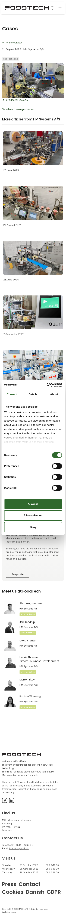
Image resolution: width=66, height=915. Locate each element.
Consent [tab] (12, 394)
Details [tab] (33, 394)
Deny (33, 527)
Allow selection (33, 515)
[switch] (57, 466)
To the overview (13, 42)
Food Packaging (10, 59)
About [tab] (54, 394)
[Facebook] (4, 802)
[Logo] (27, 8)
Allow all (33, 503)
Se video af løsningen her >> (18, 109)
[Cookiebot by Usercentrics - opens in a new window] (47, 385)
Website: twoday (9, 912)
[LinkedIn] (11, 802)
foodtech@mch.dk (19, 848)
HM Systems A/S (33, 49)
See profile (18, 574)
